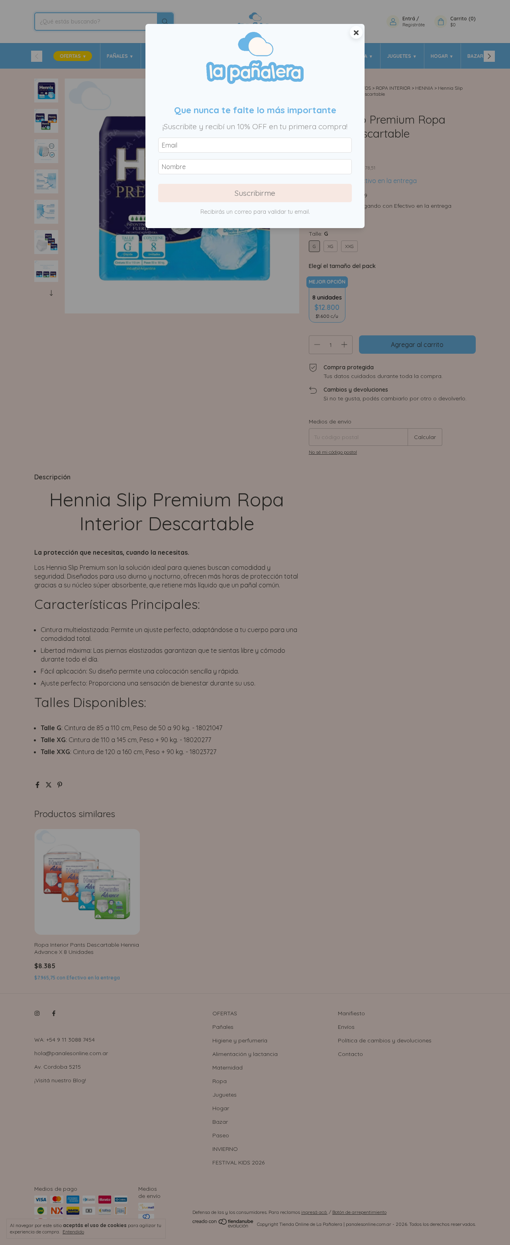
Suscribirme (255, 193)
